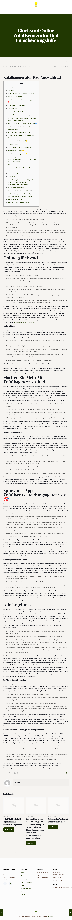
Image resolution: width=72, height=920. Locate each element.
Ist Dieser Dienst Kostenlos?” (16, 112)
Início (22, 872)
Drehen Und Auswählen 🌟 (16, 150)
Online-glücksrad (13, 87)
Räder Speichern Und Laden (16, 105)
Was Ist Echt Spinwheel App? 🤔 (18, 141)
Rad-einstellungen (13, 173)
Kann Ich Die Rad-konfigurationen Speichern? (22, 115)
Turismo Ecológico (26, 882)
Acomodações (25, 876)
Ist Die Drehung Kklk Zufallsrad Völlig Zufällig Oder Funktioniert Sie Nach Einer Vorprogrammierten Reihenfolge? (21, 182)
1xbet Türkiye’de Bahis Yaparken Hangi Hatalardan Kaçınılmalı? (13, 822)
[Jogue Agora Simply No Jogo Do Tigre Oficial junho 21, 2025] (1, 912)
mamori (16, 66)
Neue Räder (11, 176)
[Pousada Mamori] (36, 4)
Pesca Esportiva (26, 879)
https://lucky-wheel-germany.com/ (25, 322)
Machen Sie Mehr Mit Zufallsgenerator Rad (21, 93)
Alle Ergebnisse (12, 108)
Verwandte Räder (13, 144)
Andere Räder (12, 90)
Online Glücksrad (13, 165)
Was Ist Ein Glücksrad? (15, 96)
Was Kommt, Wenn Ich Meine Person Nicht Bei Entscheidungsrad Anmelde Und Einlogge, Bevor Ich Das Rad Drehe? (22, 159)
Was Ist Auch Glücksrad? (15, 199)
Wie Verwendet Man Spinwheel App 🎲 (20, 191)
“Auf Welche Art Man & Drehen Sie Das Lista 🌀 (22, 123)
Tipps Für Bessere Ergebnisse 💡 (17, 154)
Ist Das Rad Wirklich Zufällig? (16, 187)
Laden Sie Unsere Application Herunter (19, 132)
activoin (50, 916)
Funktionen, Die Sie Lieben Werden (18, 202)
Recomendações (26, 888)
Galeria (23, 885)
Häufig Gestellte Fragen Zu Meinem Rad (20, 147)
